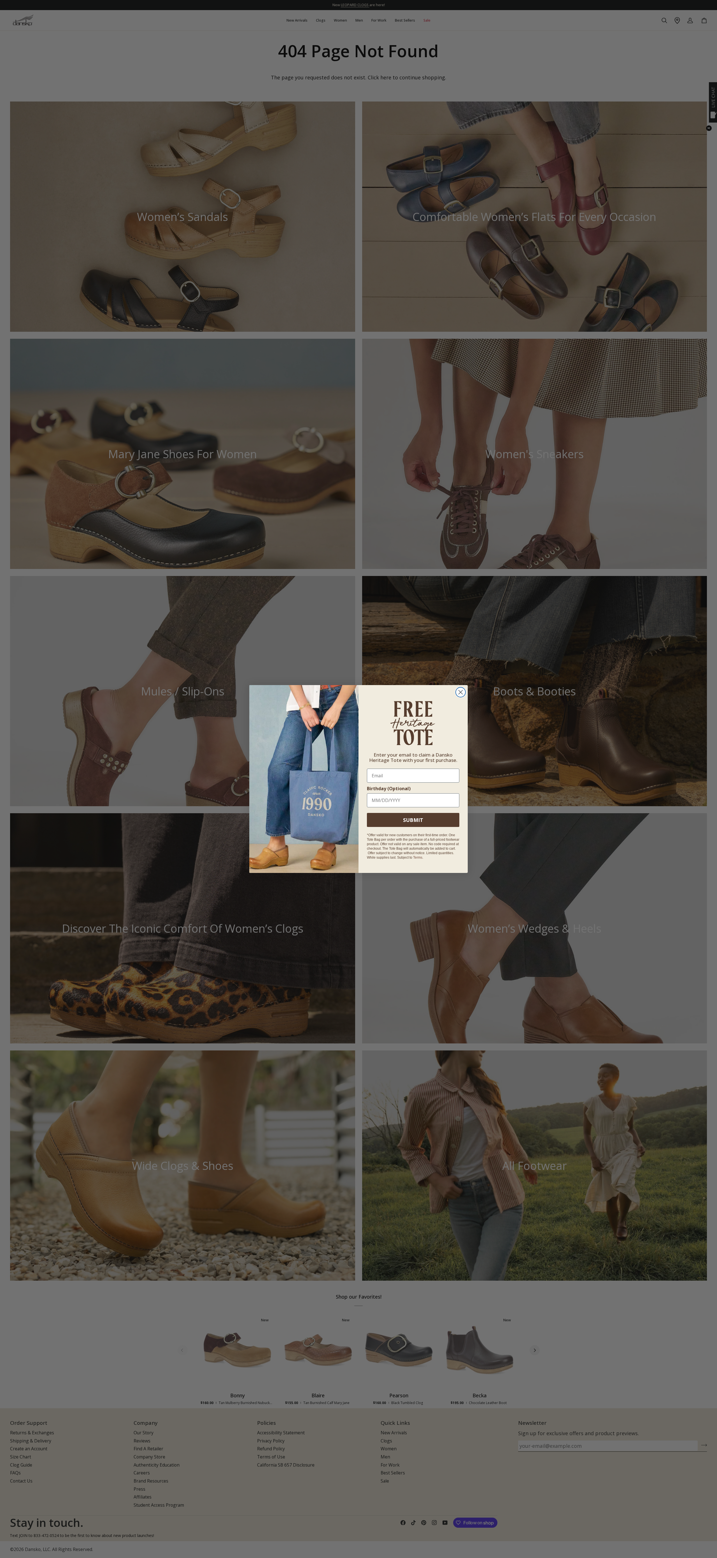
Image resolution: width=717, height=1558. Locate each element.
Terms (417, 857)
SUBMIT (413, 820)
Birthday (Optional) (389, 788)
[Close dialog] (460, 692)
